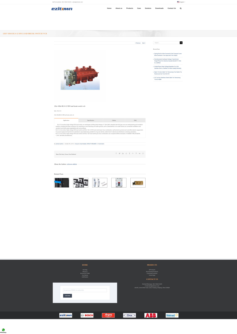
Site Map (85, 269)
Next (143, 43)
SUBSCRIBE (67, 295)
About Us (84, 271)
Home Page (152, 275)
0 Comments (101, 143)
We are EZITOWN (85, 273)
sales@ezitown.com (77, 2)
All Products (152, 269)
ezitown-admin (59, 143)
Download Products (152, 273)
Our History (85, 275)
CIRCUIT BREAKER (91, 143)
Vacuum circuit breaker (80, 143)
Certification (85, 277)
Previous (138, 43)
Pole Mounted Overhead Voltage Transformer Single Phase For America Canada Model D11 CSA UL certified (167, 60)
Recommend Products (152, 271)
